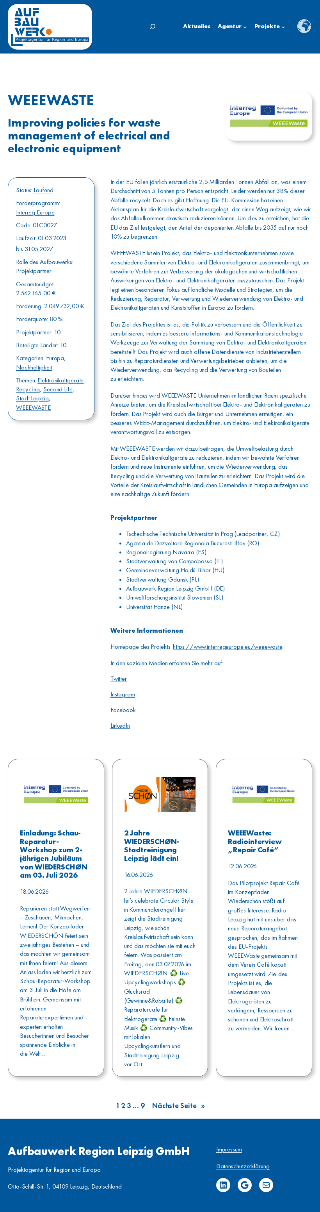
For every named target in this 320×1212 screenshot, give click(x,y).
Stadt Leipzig (32, 398)
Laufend (43, 190)
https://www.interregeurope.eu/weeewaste (227, 647)
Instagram (122, 694)
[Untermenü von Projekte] (283, 27)
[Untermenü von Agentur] (245, 27)
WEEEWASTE (33, 407)
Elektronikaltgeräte (60, 380)
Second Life (58, 389)
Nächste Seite (178, 1105)
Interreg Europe (35, 212)
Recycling (28, 389)
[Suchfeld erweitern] (152, 26)
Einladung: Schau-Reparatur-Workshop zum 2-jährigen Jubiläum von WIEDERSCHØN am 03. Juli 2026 (53, 854)
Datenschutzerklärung (243, 1166)
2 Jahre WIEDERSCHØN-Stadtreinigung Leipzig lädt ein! (152, 846)
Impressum (229, 1149)
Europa (55, 358)
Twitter (118, 679)
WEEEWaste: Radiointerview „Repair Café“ (255, 841)
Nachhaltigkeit (34, 367)
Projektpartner (34, 271)
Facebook (123, 710)
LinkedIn (120, 725)
